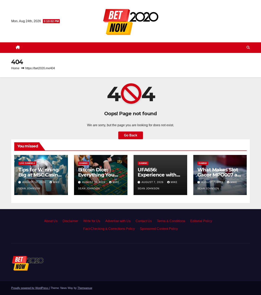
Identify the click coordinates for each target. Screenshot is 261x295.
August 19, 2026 (34, 182)
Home (15, 68)
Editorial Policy (201, 221)
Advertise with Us (117, 221)
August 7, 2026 (153, 182)
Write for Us (91, 221)
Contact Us (144, 221)
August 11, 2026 (94, 182)
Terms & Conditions (171, 221)
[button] (248, 47)
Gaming (83, 163)
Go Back (130, 135)
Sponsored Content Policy (159, 228)
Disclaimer (70, 221)
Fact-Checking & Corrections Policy (109, 228)
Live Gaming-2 (27, 163)
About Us (51, 221)
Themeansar (84, 288)
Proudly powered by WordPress (30, 288)
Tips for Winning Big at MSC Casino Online (39, 175)
